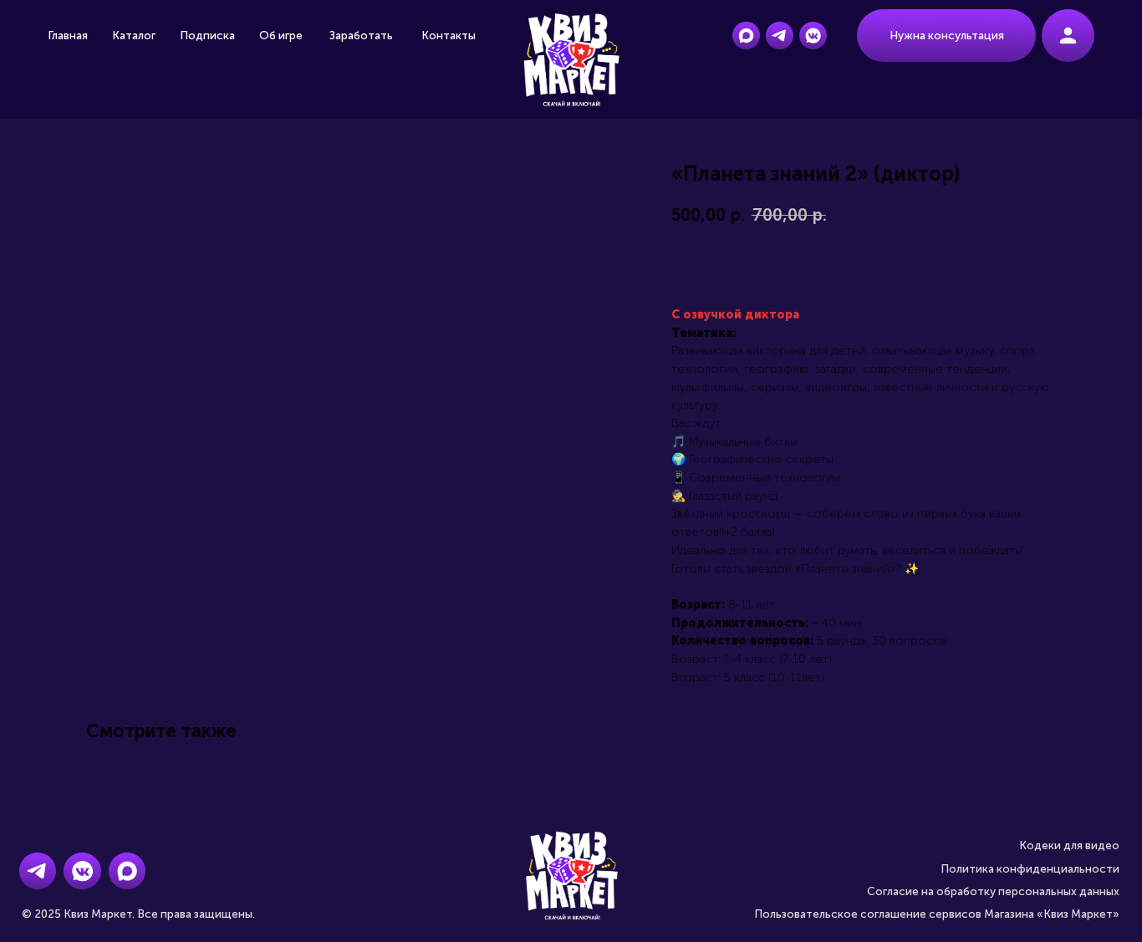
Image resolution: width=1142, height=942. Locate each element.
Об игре (281, 35)
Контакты (448, 35)
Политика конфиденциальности (1030, 869)
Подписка (207, 35)
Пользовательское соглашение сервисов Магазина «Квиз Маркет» (936, 914)
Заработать (361, 35)
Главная (68, 35)
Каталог (133, 35)
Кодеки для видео (1069, 845)
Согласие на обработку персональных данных (993, 891)
